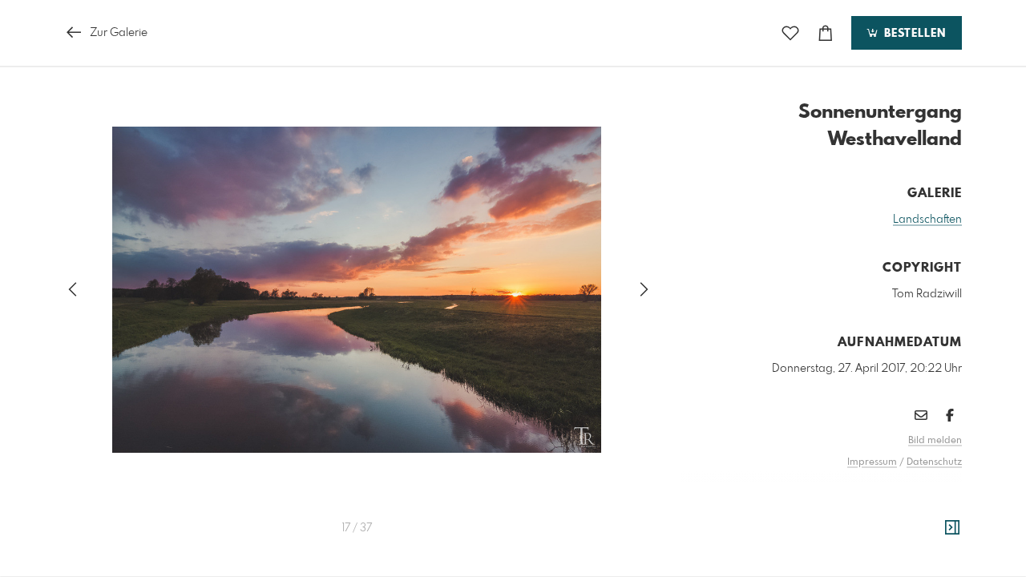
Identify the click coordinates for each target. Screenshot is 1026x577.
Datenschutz (934, 462)
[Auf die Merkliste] (790, 33)
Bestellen (913, 33)
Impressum (872, 462)
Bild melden (935, 441)
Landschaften (927, 219)
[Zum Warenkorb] (825, 33)
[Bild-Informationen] (952, 528)
